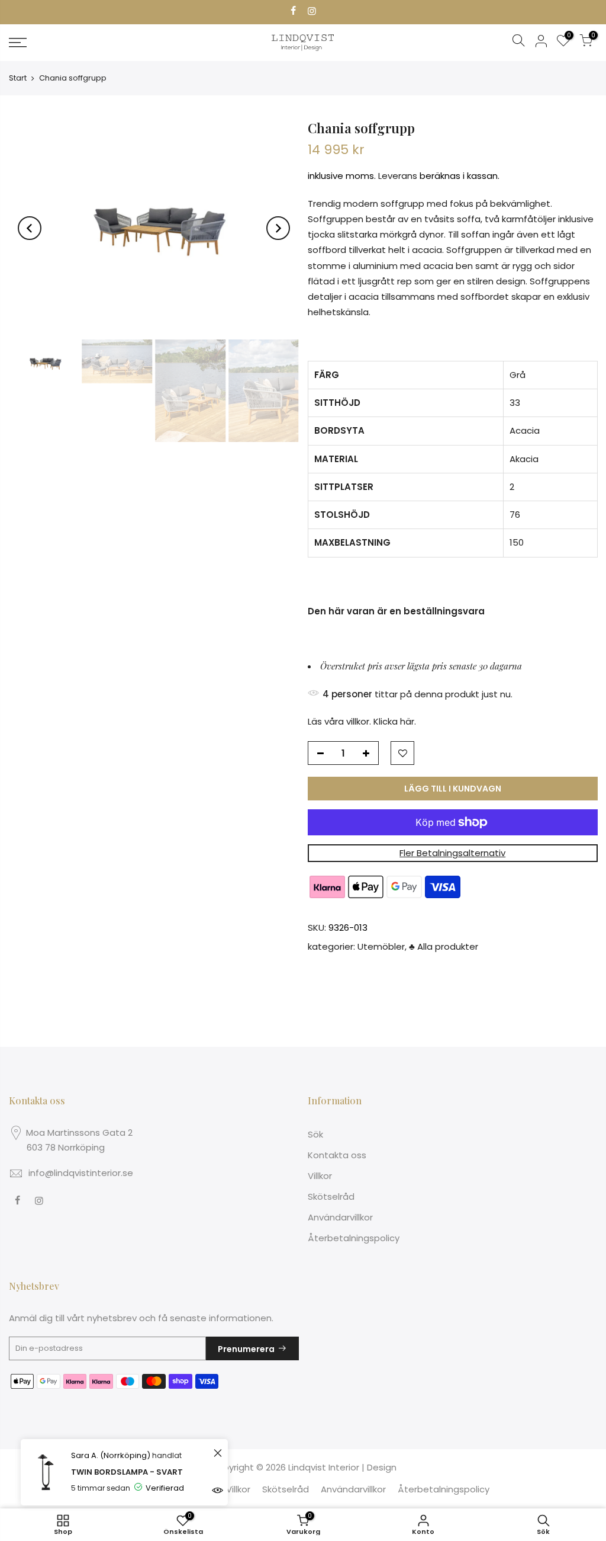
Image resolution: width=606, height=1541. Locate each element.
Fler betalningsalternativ (452, 853)
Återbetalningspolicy (353, 1238)
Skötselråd (331, 1196)
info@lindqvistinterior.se (80, 1173)
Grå (518, 375)
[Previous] (29, 228)
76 (515, 514)
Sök (315, 1134)
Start (18, 78)
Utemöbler (381, 946)
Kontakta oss (337, 1155)
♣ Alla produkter (443, 946)
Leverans (397, 176)
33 (515, 402)
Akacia (524, 459)
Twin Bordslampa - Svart (127, 1472)
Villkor (320, 1176)
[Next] (278, 228)
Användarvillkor (340, 1217)
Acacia (525, 431)
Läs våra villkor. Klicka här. (362, 721)
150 (517, 543)
